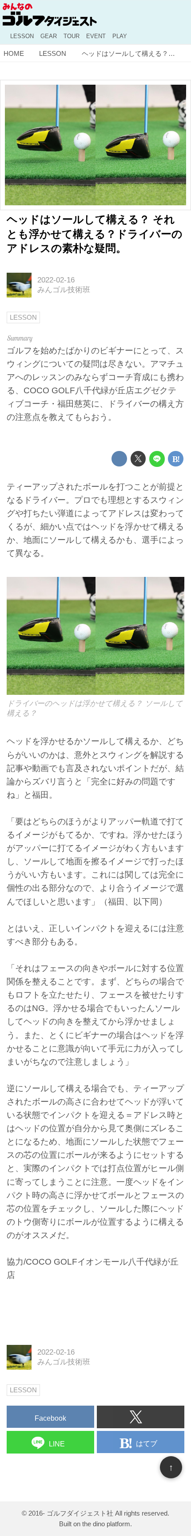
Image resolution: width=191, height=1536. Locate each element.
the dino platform (106, 1524)
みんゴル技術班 (63, 290)
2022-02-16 (56, 280)
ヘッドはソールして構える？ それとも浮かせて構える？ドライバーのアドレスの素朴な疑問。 (95, 234)
